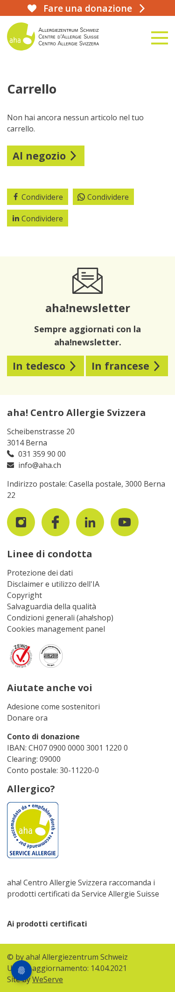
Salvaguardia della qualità (51, 606)
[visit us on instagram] (21, 522)
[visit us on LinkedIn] (90, 522)
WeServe (47, 979)
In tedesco (39, 365)
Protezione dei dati (40, 573)
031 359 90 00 (42, 454)
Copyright (24, 595)
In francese (120, 365)
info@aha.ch (39, 465)
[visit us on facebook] (56, 522)
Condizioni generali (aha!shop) (60, 618)
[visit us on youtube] (125, 522)
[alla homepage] (60, 36)
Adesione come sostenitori (53, 706)
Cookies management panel (56, 629)
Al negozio (39, 155)
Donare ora (27, 718)
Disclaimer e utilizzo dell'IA (53, 584)
